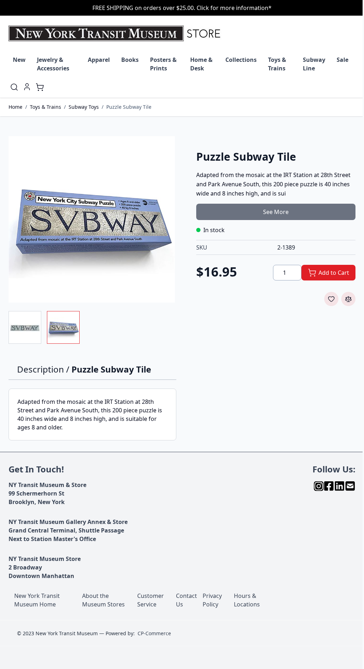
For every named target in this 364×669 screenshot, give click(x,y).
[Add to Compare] (348, 299)
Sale (342, 60)
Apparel (99, 60)
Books (130, 60)
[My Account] (27, 86)
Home (15, 106)
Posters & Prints (163, 64)
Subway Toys (84, 106)
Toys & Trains (277, 64)
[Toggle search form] (14, 87)
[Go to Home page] (116, 33)
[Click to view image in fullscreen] (92, 219)
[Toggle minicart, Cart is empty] (40, 87)
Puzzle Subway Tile (128, 106)
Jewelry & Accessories (53, 64)
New (19, 60)
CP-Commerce (154, 633)
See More (276, 212)
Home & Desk (201, 64)
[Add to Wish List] (331, 299)
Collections (241, 60)
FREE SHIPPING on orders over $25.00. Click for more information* (182, 8)
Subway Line (314, 64)
